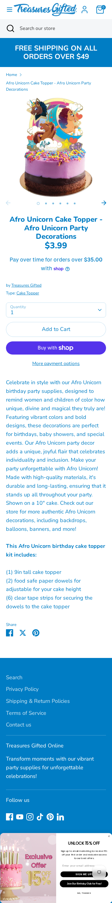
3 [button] (53, 203)
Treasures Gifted (26, 285)
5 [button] (67, 203)
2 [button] (46, 203)
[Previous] (8, 202)
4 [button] (60, 203)
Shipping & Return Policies (38, 701)
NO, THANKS (84, 893)
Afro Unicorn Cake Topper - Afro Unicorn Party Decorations (48, 86)
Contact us (18, 724)
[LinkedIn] (60, 816)
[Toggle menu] (7, 10)
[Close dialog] (109, 836)
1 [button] (38, 203)
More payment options (56, 363)
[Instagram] (29, 816)
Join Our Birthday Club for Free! (84, 883)
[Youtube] (19, 816)
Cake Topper (27, 293)
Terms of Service (26, 713)
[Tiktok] (40, 816)
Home (11, 74)
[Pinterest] (50, 816)
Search (14, 677)
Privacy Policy (22, 689)
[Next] (104, 202)
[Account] (84, 7)
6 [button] (75, 203)
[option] (56, 147)
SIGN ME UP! (84, 874)
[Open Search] (9, 28)
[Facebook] (9, 816)
